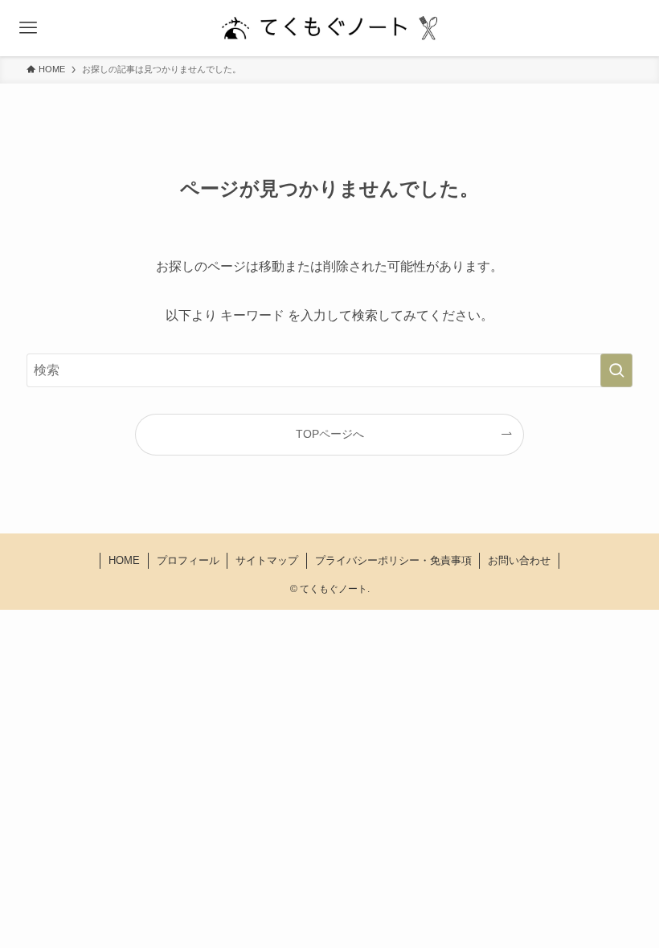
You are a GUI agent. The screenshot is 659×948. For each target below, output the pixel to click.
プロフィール (188, 560)
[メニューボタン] (28, 28)
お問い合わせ (519, 560)
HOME (124, 560)
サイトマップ (266, 560)
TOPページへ (330, 433)
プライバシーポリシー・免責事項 (393, 560)
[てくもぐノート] (329, 28)
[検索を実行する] (616, 370)
